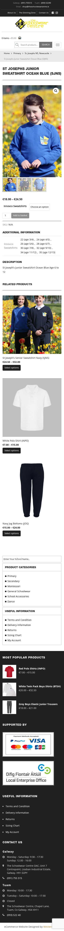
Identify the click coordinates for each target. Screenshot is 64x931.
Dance (11, 601)
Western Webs (51, 926)
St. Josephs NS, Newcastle (37, 53)
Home (7, 53)
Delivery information (19, 625)
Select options (11, 367)
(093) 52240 (46, 3)
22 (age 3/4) (27, 239)
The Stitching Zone (27, 13)
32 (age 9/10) (44, 248)
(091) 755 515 (14, 878)
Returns (12, 630)
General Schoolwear (19, 591)
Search (46, 44)
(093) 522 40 (14, 915)
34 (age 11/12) (28, 252)
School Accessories (18, 596)
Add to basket (20, 215)
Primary (17, 53)
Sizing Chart (14, 635)
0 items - (9, 38)
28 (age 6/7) (43, 243)
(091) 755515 (26, 3)
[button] (56, 91)
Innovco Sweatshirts (15, 206)
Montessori (14, 586)
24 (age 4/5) (43, 239)
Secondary (13, 581)
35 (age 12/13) (47, 252)
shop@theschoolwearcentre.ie (35, 6)
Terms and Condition (20, 620)
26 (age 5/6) (27, 243)
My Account (14, 640)
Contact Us (43, 13)
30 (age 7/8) (27, 248)
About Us (12, 13)
